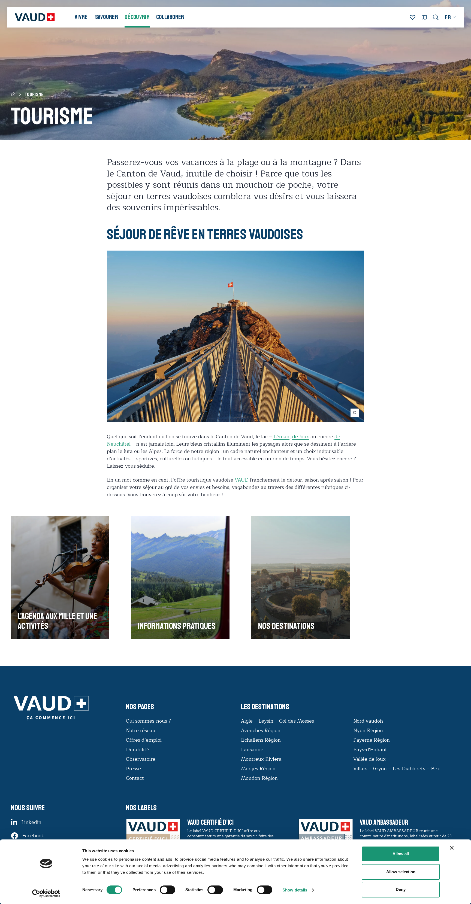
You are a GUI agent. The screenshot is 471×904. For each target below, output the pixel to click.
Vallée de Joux (369, 759)
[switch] (162, 889)
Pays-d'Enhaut (370, 749)
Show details (294, 890)
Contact (135, 778)
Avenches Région (260, 730)
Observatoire (140, 759)
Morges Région (258, 769)
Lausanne (252, 749)
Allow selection (400, 871)
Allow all (400, 853)
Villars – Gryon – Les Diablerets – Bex (398, 769)
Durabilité (137, 749)
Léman (281, 437)
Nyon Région (368, 730)
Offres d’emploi (144, 740)
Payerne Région (371, 740)
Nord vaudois (368, 721)
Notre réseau (140, 730)
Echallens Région (261, 740)
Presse (133, 769)
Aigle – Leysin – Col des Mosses (277, 721)
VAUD (242, 480)
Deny (401, 889)
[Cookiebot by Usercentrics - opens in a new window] (46, 893)
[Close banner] (452, 848)
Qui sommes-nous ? (148, 721)
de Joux (300, 437)
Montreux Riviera (261, 759)
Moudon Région (259, 778)
